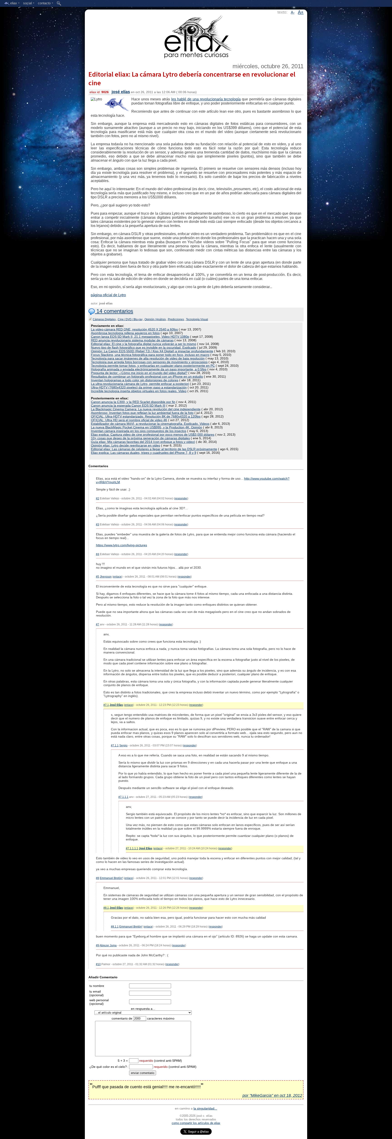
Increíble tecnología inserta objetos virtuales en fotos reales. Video (138, 391)
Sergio (123, 745)
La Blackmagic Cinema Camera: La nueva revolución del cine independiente (146, 409)
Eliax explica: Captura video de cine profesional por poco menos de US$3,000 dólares (152, 434)
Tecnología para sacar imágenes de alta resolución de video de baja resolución (148, 358)
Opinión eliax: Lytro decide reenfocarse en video (125, 445)
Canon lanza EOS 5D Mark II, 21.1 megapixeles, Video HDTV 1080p (140, 336)
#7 (97, 624)
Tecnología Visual (197, 319)
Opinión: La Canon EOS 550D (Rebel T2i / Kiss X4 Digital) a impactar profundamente (152, 351)
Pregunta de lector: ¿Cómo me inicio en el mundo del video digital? (139, 373)
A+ (301, 12)
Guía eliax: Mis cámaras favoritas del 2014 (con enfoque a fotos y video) (143, 442)
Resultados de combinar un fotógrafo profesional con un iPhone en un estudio (147, 376)
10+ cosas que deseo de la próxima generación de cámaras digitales (140, 438)
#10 (98, 964)
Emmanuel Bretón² (111, 878)
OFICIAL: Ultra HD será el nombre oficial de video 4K (129, 420)
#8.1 (106, 907)
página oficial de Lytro (108, 295)
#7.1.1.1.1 (132, 848)
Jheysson (106, 576)
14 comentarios (114, 311)
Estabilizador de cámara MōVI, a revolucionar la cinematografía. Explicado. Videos (150, 423)
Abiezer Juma (108, 945)
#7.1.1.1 (123, 797)
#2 (97, 498)
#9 (97, 945)
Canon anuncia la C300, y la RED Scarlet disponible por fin (133, 402)
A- (292, 12)
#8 (97, 878)
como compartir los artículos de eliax (196, 1123)
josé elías (121, 92)
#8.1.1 (115, 926)
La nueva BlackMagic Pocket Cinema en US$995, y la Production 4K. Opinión (146, 427)
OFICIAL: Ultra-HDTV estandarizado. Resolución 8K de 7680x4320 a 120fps (146, 416)
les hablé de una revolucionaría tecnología (206, 99)
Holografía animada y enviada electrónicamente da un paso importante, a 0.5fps (148, 369)
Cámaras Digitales (104, 319)
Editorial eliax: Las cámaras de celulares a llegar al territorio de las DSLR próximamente (154, 449)
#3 (97, 524)
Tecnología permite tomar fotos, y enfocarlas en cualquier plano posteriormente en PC (153, 365)
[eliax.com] (196, 36)
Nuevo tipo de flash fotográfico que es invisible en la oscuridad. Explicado (143, 347)
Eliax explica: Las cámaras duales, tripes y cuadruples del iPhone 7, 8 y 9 (143, 452)
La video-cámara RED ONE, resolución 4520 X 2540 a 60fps (134, 329)
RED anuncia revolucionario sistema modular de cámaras (132, 340)
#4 (97, 554)
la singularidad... (205, 1108)
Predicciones (176, 319)
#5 (97, 576)
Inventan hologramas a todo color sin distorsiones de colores (134, 380)
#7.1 (106, 705)
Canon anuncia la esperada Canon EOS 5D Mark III (128, 405)
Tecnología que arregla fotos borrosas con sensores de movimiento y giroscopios (149, 362)
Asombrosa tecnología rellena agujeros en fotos (125, 333)
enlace (117, 576)
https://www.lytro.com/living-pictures (121, 545)
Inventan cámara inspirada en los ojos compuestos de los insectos (138, 431)
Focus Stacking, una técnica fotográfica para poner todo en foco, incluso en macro (150, 355)
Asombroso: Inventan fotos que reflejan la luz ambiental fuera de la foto (142, 413)
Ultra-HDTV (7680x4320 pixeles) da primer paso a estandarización (139, 387)
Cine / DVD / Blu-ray (130, 319)
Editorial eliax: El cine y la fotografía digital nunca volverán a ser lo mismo (143, 344)
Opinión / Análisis (155, 319)
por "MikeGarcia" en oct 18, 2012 (272, 1095)
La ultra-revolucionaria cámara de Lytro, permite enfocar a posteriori (140, 384)
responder (181, 498)
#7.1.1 (115, 745)
